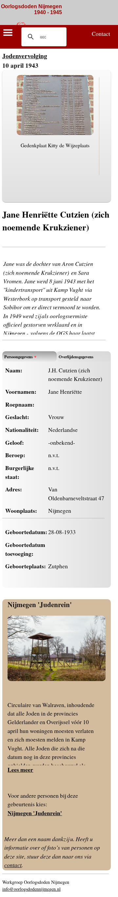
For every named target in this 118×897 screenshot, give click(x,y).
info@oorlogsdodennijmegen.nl (31, 889)
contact (13, 865)
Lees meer (20, 769)
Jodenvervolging (24, 55)
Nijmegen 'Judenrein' (40, 604)
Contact (101, 33)
